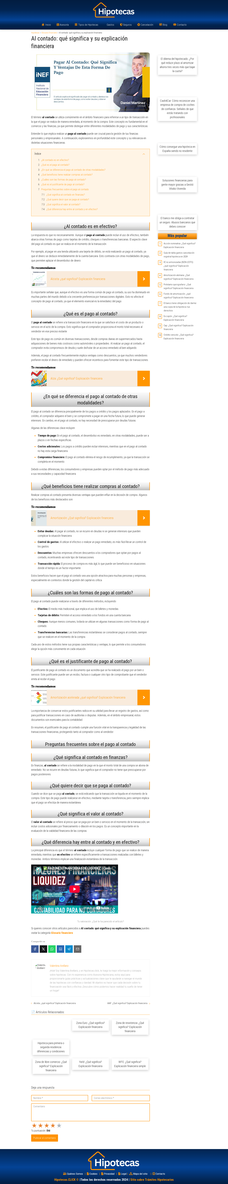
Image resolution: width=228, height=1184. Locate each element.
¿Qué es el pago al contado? (55, 164)
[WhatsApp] (52, 949)
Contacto (160, 1173)
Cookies (93, 1173)
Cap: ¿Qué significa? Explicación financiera (178, 327)
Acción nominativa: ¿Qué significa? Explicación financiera (180, 245)
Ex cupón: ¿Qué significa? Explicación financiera (175, 318)
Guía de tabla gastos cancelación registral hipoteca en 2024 (179, 254)
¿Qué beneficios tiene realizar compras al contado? (67, 174)
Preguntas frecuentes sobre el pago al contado (65, 189)
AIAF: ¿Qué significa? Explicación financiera (127, 1003)
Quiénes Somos (75, 1173)
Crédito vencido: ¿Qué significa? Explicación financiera (179, 336)
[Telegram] (69, 949)
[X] (43, 949)
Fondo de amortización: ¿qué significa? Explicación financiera (178, 295)
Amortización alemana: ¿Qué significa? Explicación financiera (178, 277)
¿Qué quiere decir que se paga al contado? (67, 199)
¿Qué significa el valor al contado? (63, 204)
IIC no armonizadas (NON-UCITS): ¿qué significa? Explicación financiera (179, 266)
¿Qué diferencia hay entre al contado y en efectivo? (72, 209)
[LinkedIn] (60, 949)
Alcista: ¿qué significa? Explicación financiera (55, 1003)
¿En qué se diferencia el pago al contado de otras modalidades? (73, 169)
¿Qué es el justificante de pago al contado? (62, 184)
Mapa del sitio (140, 1173)
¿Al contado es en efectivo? (55, 160)
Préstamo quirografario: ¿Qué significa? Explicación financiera (178, 286)
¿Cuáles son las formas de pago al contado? (63, 179)
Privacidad (109, 1173)
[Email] (77, 949)
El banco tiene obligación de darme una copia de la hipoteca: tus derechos (180, 307)
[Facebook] (35, 949)
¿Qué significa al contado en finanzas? (65, 194)
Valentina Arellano (59, 965)
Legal (124, 1173)
